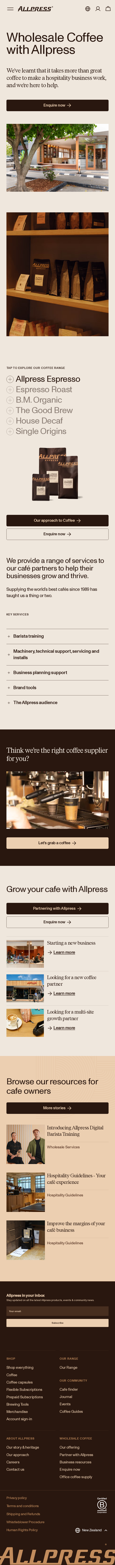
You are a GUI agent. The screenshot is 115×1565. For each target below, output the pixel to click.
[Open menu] (10, 9)
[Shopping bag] (108, 8)
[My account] (98, 8)
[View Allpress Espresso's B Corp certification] (102, 1505)
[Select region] (87, 8)
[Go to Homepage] (35, 8)
